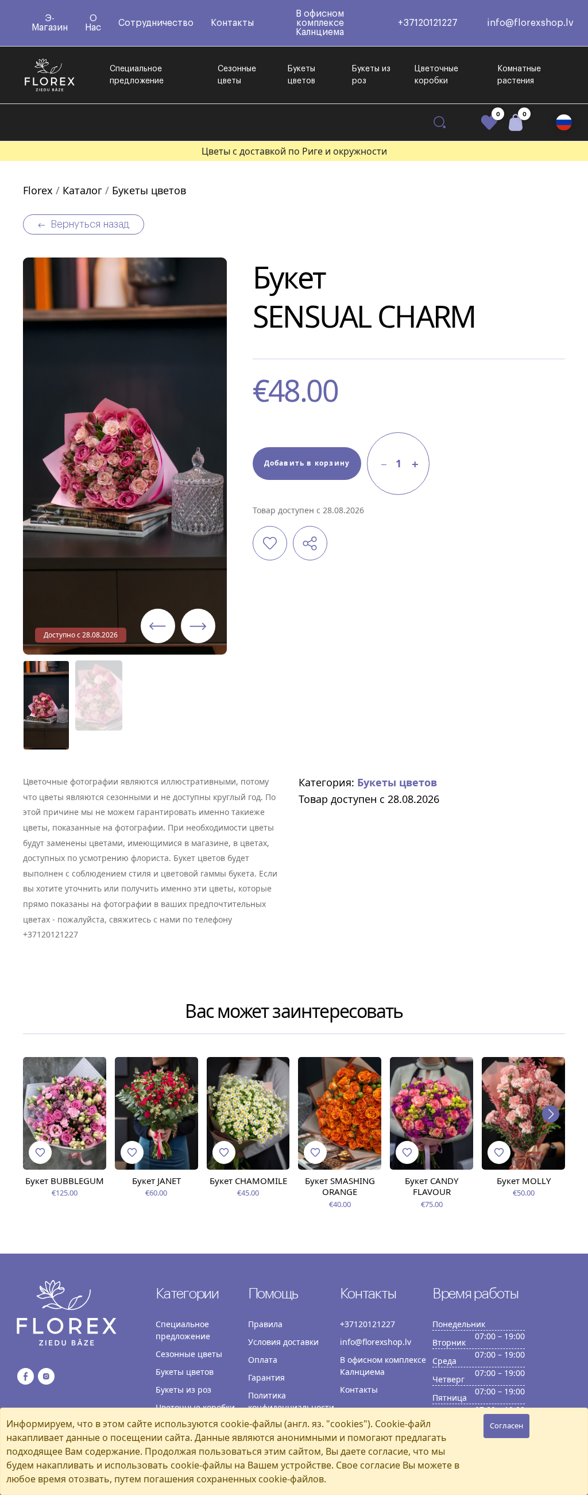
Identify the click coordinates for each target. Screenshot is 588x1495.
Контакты (232, 23)
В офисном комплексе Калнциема (320, 23)
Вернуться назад (90, 224)
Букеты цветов (301, 75)
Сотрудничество (156, 23)
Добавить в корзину (307, 463)
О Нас (93, 23)
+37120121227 (428, 23)
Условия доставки (283, 1341)
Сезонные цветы (237, 75)
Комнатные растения (519, 75)
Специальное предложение (137, 75)
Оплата (262, 1359)
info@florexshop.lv (530, 23)
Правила (265, 1324)
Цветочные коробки (436, 75)
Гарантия (266, 1377)
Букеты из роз (371, 75)
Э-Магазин (50, 23)
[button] (564, 122)
